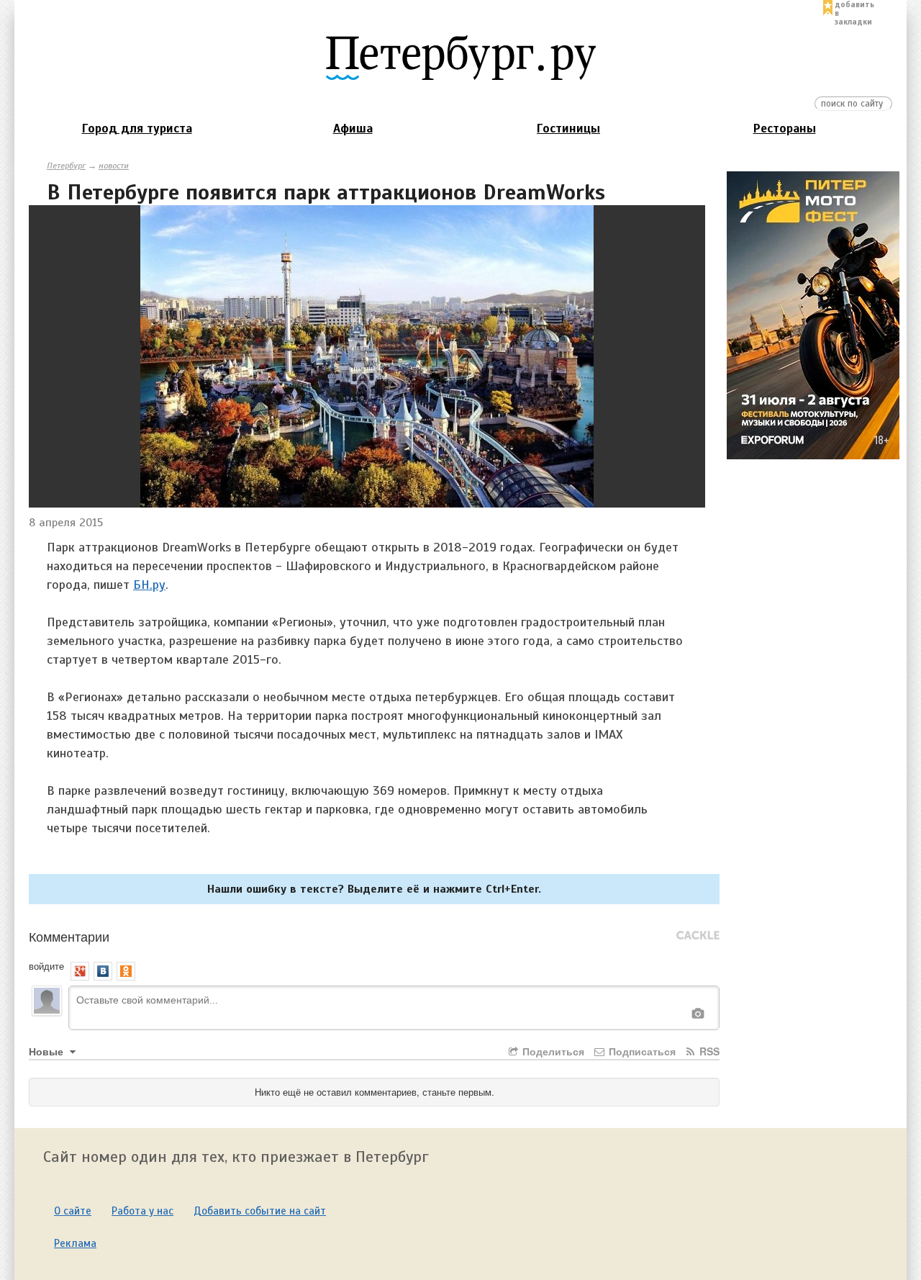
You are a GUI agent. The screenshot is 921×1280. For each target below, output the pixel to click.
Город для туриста (137, 128)
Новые (47, 1051)
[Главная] (460, 57)
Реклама (75, 1243)
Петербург (66, 166)
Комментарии (69, 935)
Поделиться (552, 1051)
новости (114, 166)
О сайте (72, 1210)
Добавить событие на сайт (260, 1210)
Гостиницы (568, 128)
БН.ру (149, 584)
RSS (708, 1051)
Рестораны (784, 128)
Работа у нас (142, 1210)
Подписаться (641, 1051)
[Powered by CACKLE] (698, 935)
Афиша (353, 128)
